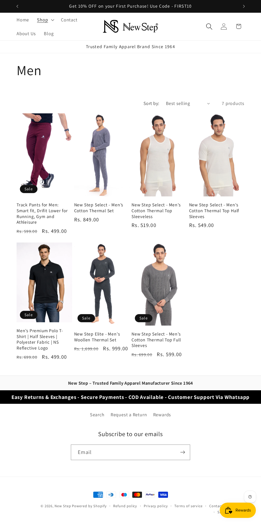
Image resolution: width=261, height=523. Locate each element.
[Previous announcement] (17, 6)
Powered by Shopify (89, 505)
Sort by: (151, 103)
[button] (45, 19)
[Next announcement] (244, 6)
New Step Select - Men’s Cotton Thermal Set (98, 207)
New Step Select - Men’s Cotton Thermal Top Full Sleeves (156, 339)
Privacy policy (156, 505)
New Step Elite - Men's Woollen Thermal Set (97, 337)
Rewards (162, 414)
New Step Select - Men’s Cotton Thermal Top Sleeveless (156, 210)
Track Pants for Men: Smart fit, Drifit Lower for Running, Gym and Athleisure (42, 213)
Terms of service (188, 505)
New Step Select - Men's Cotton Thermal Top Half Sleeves (214, 210)
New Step (63, 505)
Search (97, 414)
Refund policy (125, 505)
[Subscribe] (182, 452)
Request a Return (129, 414)
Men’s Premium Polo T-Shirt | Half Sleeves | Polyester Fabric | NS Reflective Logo (40, 339)
